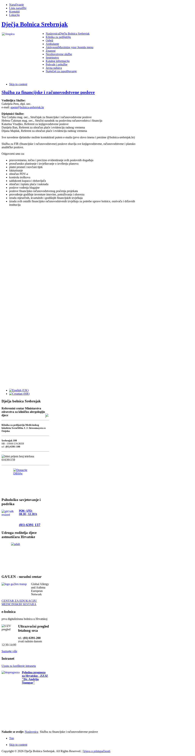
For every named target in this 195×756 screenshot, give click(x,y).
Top (11, 738)
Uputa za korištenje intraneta (19, 665)
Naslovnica (31, 731)
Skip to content (18, 84)
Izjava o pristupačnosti (96, 751)
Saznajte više (9, 651)
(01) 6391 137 (29, 525)
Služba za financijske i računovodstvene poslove (48, 92)
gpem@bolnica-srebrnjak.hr (27, 107)
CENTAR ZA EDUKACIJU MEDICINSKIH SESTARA (19, 602)
